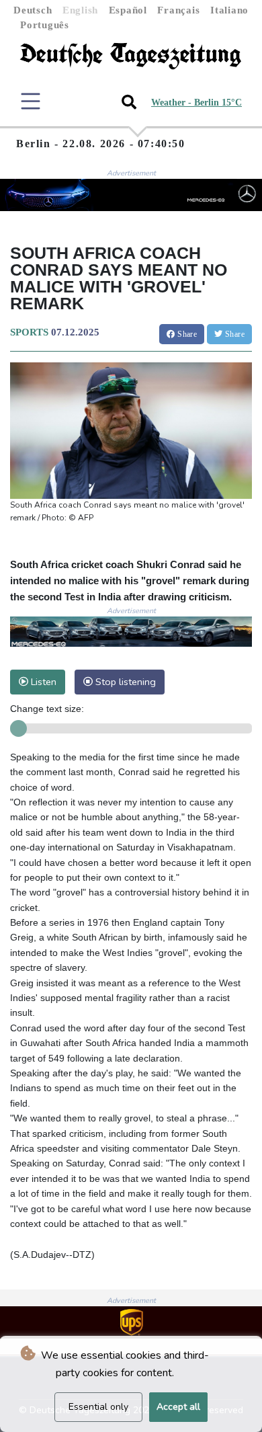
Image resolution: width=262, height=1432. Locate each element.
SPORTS (29, 332)
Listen (42, 681)
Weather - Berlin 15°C (196, 102)
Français (178, 10)
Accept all (178, 1406)
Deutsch (32, 10)
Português (44, 24)
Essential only (98, 1406)
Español (128, 10)
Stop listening (124, 681)
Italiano (229, 10)
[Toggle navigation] (30, 101)
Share (186, 334)
